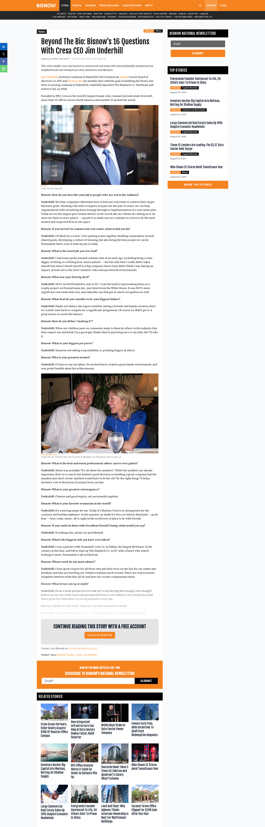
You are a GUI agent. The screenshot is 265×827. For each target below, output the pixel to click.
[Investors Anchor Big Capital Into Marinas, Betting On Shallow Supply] (54, 762)
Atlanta (61, 14)
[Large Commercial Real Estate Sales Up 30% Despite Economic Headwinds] (54, 804)
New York (84, 17)
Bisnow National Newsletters (192, 33)
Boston (98, 14)
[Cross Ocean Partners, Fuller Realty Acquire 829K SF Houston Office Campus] (54, 722)
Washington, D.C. (203, 17)
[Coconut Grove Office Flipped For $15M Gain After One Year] (145, 804)
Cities (65, 5)
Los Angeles (58, 17)
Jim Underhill (49, 76)
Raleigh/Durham (127, 17)
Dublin (182, 14)
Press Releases (109, 5)
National (72, 17)
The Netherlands (183, 17)
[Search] (200, 5)
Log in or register (100, 635)
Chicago (122, 14)
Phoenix (112, 17)
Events (76, 5)
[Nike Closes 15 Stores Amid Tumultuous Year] (145, 762)
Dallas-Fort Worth (140, 14)
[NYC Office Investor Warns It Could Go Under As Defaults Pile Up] (84, 762)
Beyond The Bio (66, 654)
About (149, 5)
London (204, 14)
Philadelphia (99, 17)
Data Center (160, 14)
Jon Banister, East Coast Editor (87, 58)
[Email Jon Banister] (104, 59)
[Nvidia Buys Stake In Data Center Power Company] (115, 722)
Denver (173, 14)
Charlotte (110, 14)
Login (222, 5)
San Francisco (146, 17)
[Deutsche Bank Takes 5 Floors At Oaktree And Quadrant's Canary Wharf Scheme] (115, 762)
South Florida (164, 17)
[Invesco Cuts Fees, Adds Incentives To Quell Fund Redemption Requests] (145, 722)
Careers (90, 5)
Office (158, 31)
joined (124, 76)
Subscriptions (132, 5)
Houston (193, 14)
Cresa (79, 654)
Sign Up (211, 5)
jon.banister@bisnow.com (83, 648)
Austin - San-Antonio (80, 14)
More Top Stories (198, 184)
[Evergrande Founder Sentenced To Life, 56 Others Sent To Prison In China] (84, 804)
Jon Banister (58, 648)
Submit (146, 681)
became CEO (75, 80)
